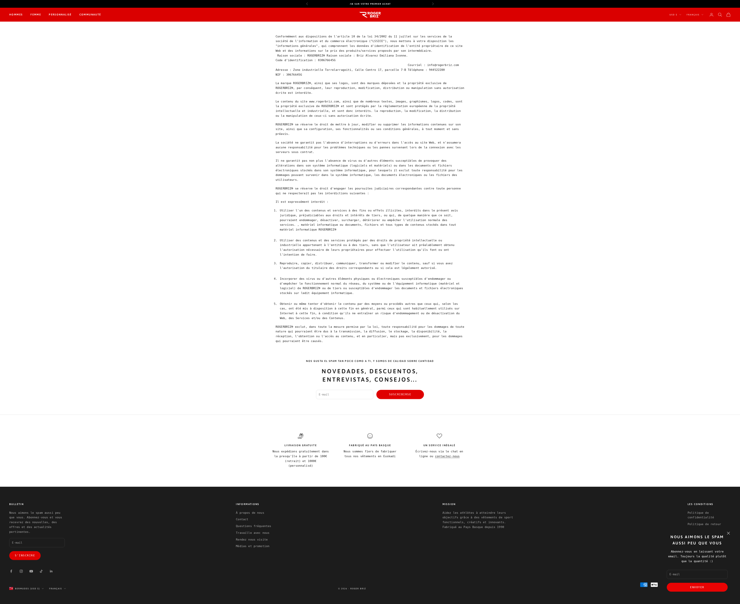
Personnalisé (60, 14)
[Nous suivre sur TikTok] (41, 571)
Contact (242, 519)
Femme (35, 14)
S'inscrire (25, 555)
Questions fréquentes (253, 526)
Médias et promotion (252, 546)
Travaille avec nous (252, 533)
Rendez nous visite (252, 539)
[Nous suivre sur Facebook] (11, 571)
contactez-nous (447, 456)
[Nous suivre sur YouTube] (31, 571)
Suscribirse (400, 394)
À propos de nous (250, 512)
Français (693, 15)
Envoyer (697, 587)
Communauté (90, 14)
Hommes (16, 14)
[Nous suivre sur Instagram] (21, 571)
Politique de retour (704, 524)
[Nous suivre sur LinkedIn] (51, 571)
